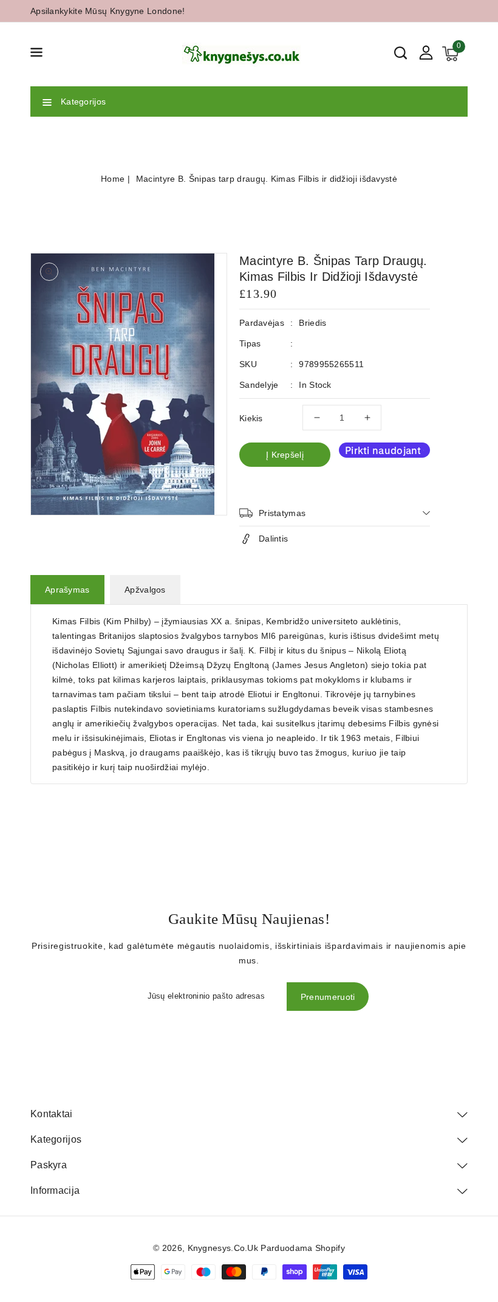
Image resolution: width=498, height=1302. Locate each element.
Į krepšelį (285, 455)
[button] (36, 54)
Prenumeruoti (328, 997)
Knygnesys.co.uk (223, 1248)
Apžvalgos (145, 589)
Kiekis (251, 418)
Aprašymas (67, 589)
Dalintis (273, 538)
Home (112, 179)
